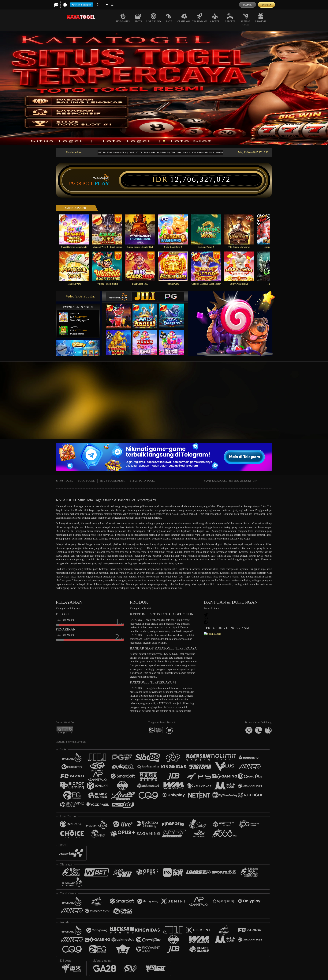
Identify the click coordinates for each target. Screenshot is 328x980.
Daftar (266, 4)
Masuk (247, 4)
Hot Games (123, 21)
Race (169, 21)
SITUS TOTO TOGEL (142, 480)
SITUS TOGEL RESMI (112, 480)
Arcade (214, 21)
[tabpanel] (164, 88)
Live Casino (153, 21)
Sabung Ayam (245, 23)
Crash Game (199, 21)
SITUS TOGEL (64, 480)
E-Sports (230, 21)
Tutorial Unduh (312, 408)
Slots (138, 21)
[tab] (119, 296)
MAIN (76, 229)
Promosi (260, 21)
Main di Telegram (83, 4)
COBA (120, 312)
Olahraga (184, 21)
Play (101, 183)
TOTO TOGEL (86, 480)
